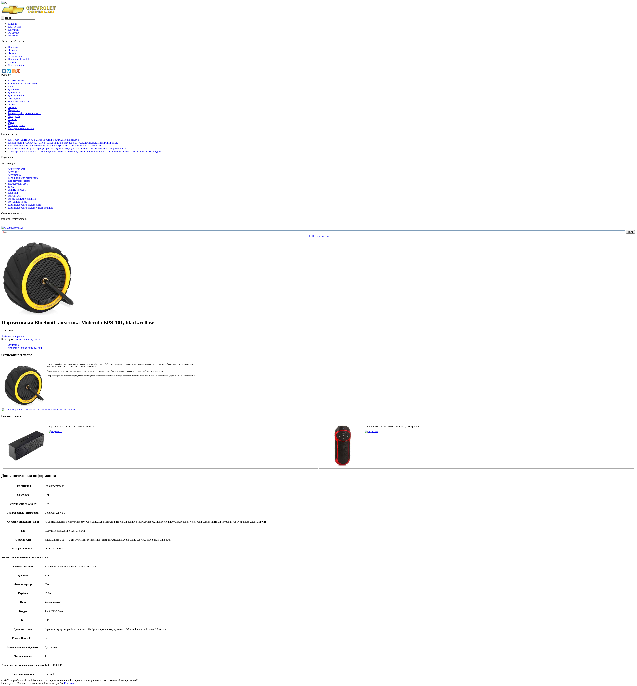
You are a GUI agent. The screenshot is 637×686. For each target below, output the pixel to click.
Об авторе (13, 32)
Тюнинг (12, 62)
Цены (11, 122)
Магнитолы (14, 195)
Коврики (13, 192)
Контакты (13, 29)
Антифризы (14, 174)
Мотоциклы (15, 98)
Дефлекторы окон (18, 183)
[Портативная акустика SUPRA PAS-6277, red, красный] (371, 431)
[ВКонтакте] (4, 71)
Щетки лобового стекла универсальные (30, 207)
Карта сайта (14, 26)
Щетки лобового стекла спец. (24, 204)
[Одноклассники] (14, 71)
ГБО (10, 86)
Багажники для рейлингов (23, 177)
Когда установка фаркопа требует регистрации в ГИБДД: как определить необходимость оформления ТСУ (68, 148)
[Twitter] (9, 71)
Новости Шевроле (18, 101)
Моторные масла (17, 201)
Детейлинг (14, 92)
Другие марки (16, 65)
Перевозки (14, 110)
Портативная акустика (27, 339)
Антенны (13, 171)
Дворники (14, 89)
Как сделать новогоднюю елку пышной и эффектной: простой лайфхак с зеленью (54, 145)
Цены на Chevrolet (18, 59)
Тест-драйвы (15, 56)
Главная (12, 23)
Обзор (11, 104)
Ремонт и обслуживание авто (24, 113)
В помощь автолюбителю (22, 83)
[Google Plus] (18, 71)
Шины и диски (16, 125)
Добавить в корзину (12, 336)
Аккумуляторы (16, 168)
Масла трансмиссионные (22, 198)
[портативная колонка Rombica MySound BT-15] (55, 431)
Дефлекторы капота (19, 180)
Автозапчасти (16, 80)
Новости (13, 47)
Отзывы (12, 53)
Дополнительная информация (25, 347)
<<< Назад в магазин (318, 236)
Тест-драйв (14, 116)
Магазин (13, 35)
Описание (13, 344)
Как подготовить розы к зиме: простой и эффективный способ (43, 139)
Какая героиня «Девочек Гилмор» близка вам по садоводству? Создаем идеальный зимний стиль (63, 142)
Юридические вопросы (21, 128)
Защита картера (17, 189)
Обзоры (12, 50)
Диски (11, 186)
